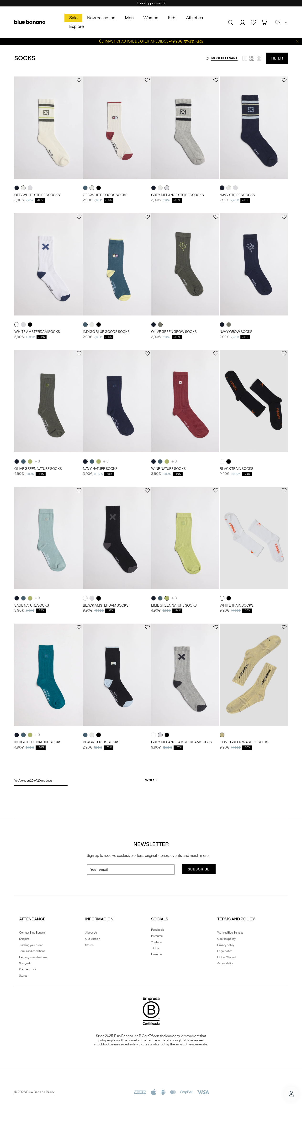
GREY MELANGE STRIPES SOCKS (177, 195)
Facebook (157, 929)
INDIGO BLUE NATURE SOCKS (37, 742)
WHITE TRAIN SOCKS (236, 605)
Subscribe (199, 869)
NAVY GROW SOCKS (236, 332)
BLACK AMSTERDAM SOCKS (105, 605)
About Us (91, 932)
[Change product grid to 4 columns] (251, 58)
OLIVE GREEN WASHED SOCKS (245, 742)
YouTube (156, 942)
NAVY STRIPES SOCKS (237, 195)
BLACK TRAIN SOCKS (236, 469)
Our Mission (92, 938)
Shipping (24, 938)
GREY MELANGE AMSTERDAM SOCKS (181, 742)
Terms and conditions (32, 951)
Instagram (157, 936)
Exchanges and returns (33, 957)
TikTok (155, 948)
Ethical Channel (226, 957)
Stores (23, 975)
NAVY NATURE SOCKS (100, 469)
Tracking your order (31, 945)
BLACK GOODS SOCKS (101, 742)
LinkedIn (156, 954)
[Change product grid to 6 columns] (259, 58)
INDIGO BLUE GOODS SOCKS (106, 332)
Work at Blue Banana (230, 932)
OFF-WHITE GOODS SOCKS (105, 195)
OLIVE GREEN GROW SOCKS (174, 332)
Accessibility (225, 963)
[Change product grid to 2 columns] (244, 58)
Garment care (27, 969)
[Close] (297, 41)
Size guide (25, 963)
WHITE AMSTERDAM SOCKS (37, 332)
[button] (230, 22)
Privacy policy (225, 945)
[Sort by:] (208, 58)
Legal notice (225, 951)
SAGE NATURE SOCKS (31, 605)
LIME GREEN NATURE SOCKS (174, 605)
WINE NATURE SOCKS (168, 469)
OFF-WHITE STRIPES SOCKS (37, 195)
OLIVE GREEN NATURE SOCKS (38, 469)
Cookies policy (226, 938)
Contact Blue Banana (32, 932)
